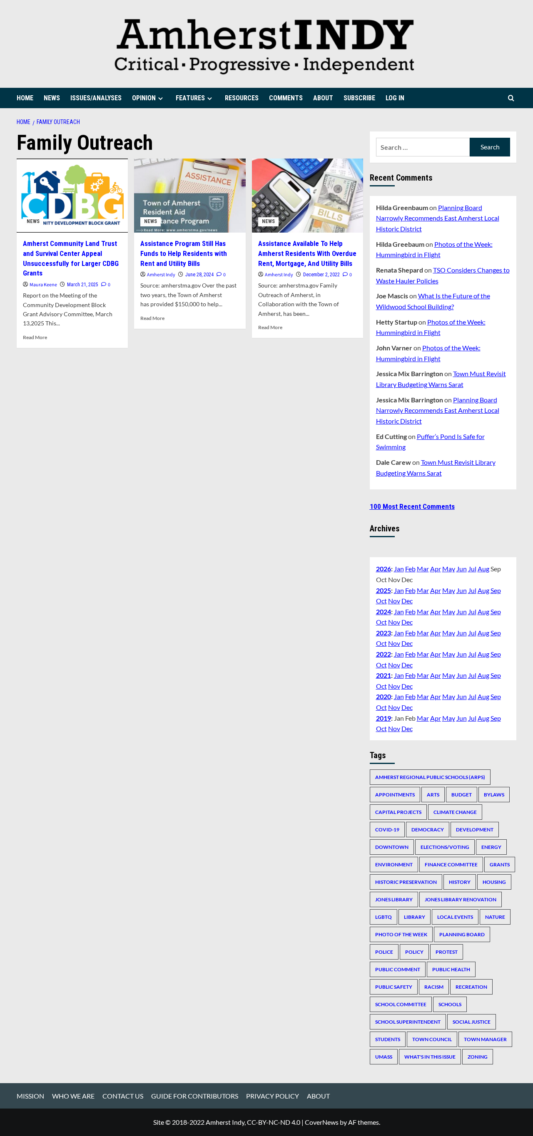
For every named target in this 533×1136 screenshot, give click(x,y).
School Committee (400, 1004)
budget (461, 794)
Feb (410, 569)
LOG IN (395, 98)
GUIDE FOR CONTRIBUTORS (194, 1096)
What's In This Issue (430, 1057)
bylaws (494, 794)
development (474, 829)
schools (449, 1004)
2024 (383, 611)
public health (451, 969)
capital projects (398, 812)
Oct (381, 601)
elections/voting (445, 847)
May (448, 569)
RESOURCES (242, 98)
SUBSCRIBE (359, 98)
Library (414, 917)
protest (447, 952)
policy (414, 952)
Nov (394, 601)
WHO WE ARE (73, 1096)
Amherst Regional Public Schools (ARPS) (430, 777)
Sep (496, 590)
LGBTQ (383, 917)
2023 (383, 633)
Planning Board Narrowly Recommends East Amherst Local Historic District (437, 218)
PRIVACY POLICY (272, 1096)
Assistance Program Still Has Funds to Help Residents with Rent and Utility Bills (183, 253)
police (384, 952)
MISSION (30, 1096)
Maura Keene (43, 284)
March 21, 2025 (82, 285)
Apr (435, 569)
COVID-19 (387, 829)
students (387, 1039)
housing (494, 882)
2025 (383, 590)
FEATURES (190, 98)
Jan (399, 569)
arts (433, 794)
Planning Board (462, 934)
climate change (455, 812)
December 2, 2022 (321, 275)
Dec (407, 601)
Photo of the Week (401, 934)
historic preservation (406, 882)
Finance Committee (451, 864)
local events (455, 917)
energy (491, 847)
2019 (383, 718)
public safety (393, 987)
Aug (483, 569)
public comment (397, 969)
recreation (471, 987)
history (460, 882)
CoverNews (322, 1122)
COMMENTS (286, 98)
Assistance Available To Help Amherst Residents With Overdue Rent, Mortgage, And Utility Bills (307, 253)
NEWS (52, 98)
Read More (35, 337)
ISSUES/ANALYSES (96, 98)
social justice (472, 1022)
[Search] (511, 98)
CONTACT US (122, 1096)
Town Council (432, 1039)
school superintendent (408, 1022)
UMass (383, 1057)
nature (495, 917)
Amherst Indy (161, 274)
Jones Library (394, 899)
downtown (391, 847)
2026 (383, 569)
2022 (383, 654)
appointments (395, 794)
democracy (427, 829)
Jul (472, 569)
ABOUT (323, 98)
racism (433, 987)
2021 (383, 675)
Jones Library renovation (460, 899)
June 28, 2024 (199, 275)
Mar (423, 569)
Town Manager (485, 1039)
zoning (478, 1057)
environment (394, 864)
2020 (383, 696)
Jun (461, 569)
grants (500, 864)
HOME (25, 98)
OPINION (144, 98)
